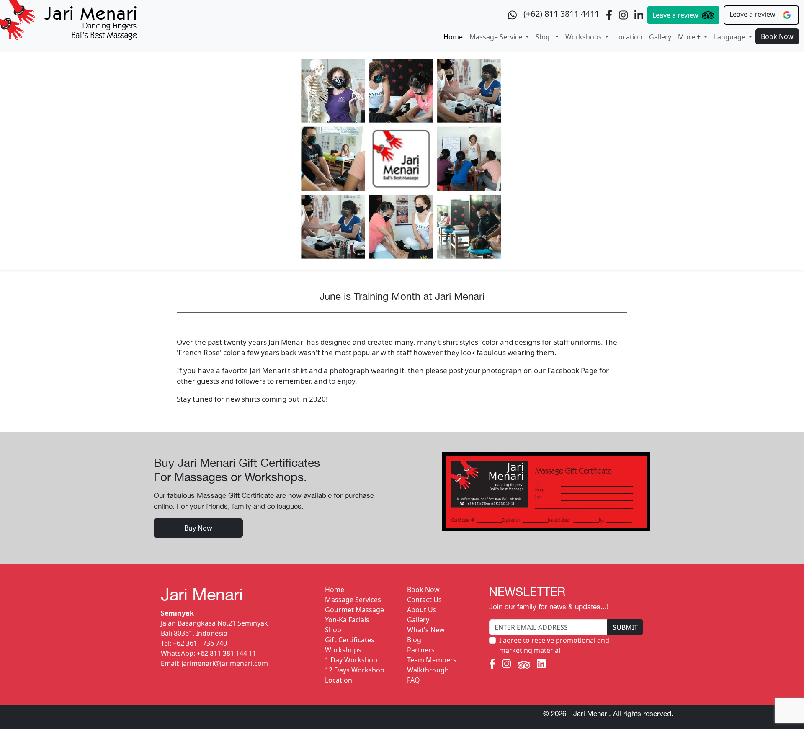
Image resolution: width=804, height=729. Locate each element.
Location (628, 36)
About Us (421, 609)
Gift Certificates (349, 639)
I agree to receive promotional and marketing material (554, 645)
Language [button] (730, 36)
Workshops (343, 649)
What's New (426, 629)
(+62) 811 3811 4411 (561, 13)
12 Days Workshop (354, 670)
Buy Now (198, 528)
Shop (333, 629)
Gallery (660, 36)
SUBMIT (625, 627)
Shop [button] (545, 36)
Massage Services (353, 599)
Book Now (777, 36)
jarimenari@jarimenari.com (224, 663)
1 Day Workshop (351, 660)
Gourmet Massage (354, 609)
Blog (414, 639)
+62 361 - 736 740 (200, 643)
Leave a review (675, 15)
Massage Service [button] (496, 36)
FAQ (413, 680)
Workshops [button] (584, 36)
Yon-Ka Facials (347, 619)
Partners (421, 649)
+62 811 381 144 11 (226, 653)
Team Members (431, 660)
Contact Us (424, 599)
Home (453, 36)
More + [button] (690, 36)
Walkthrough (428, 670)
